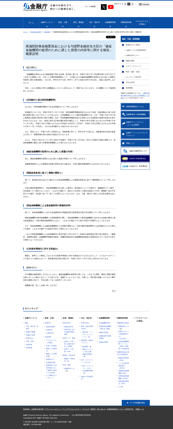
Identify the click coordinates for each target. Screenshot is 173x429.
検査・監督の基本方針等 (87, 327)
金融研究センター (69, 370)
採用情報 (129, 88)
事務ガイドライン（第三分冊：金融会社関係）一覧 (87, 352)
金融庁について (47, 22)
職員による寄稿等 (51, 355)
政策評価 (29, 344)
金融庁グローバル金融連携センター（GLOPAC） (123, 335)
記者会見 (49, 330)
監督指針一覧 (86, 346)
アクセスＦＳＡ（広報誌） (51, 341)
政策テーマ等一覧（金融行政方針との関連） (69, 344)
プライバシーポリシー (53, 409)
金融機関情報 (110, 22)
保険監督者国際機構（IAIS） (123, 372)
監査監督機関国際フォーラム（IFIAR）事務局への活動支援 (123, 345)
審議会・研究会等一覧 (69, 360)
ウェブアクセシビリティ (72, 409)
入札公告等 (130, 82)
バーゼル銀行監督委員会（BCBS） (123, 365)
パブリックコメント (134, 66)
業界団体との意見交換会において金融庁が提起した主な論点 (51, 368)
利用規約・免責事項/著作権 (33, 409)
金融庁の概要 (30, 332)
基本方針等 (67, 323)
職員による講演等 (51, 350)
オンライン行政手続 (133, 77)
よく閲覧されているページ (51, 376)
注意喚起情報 (50, 362)
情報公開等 (130, 61)
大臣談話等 (50, 333)
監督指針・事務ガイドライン (87, 341)
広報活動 (48, 337)
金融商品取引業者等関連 (105, 337)
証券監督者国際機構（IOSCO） (123, 377)
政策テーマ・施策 (69, 338)
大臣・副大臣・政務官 (32, 327)
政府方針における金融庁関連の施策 (69, 332)
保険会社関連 (103, 332)
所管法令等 (85, 323)
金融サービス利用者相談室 (136, 50)
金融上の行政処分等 (87, 378)
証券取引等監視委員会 (137, 158)
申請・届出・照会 (133, 72)
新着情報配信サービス (135, 106)
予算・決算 (30, 341)
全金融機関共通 (104, 323)
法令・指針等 (94, 22)
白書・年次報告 (51, 346)
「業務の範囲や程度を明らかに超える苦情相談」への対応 (135, 95)
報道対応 (48, 323)
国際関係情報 (126, 22)
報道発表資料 (50, 327)
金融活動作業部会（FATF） (123, 382)
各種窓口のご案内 (133, 45)
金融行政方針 (68, 327)
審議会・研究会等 (69, 355)
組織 (26, 323)
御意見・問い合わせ (98, 409)
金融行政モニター (133, 55)
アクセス (86, 409)
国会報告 (47, 32)
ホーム (31, 23)
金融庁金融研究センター (138, 151)
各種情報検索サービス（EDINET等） (120, 409)
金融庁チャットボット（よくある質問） (135, 123)
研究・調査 (67, 365)
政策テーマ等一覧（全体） (69, 350)
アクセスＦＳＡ (142, 22)
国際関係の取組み (123, 323)
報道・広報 (62, 22)
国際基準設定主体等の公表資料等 (123, 353)
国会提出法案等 (36, 32)
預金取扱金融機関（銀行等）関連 (105, 327)
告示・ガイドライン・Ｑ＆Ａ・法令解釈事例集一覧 (87, 369)
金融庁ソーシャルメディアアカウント (136, 134)
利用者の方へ (50, 359)
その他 (120, 387)
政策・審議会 (78, 22)
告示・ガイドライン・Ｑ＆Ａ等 (87, 361)
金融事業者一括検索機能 (136, 114)
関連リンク (130, 143)
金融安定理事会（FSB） (123, 359)
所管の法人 (30, 338)
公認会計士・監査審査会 (138, 166)
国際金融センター (123, 327)
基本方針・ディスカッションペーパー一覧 (87, 334)
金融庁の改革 (30, 335)
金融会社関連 (103, 342)
